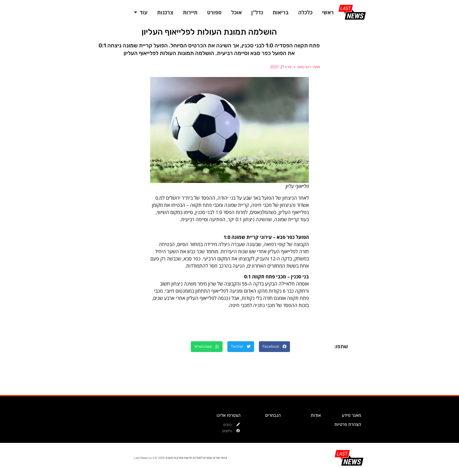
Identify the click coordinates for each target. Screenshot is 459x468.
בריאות (281, 12)
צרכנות (165, 12)
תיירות (190, 12)
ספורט (214, 12)
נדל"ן (257, 12)
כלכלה (305, 12)
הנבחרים (273, 415)
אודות (316, 415)
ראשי (328, 12)
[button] (274, 346)
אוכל (236, 12)
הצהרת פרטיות (347, 424)
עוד (144, 12)
